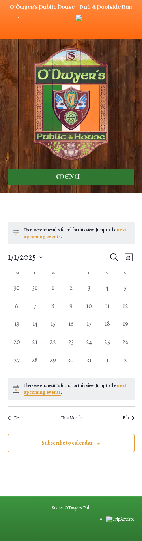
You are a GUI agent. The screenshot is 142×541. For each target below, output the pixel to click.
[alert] (71, 389)
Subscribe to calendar (67, 443)
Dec (17, 418)
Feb (126, 418)
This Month (71, 418)
